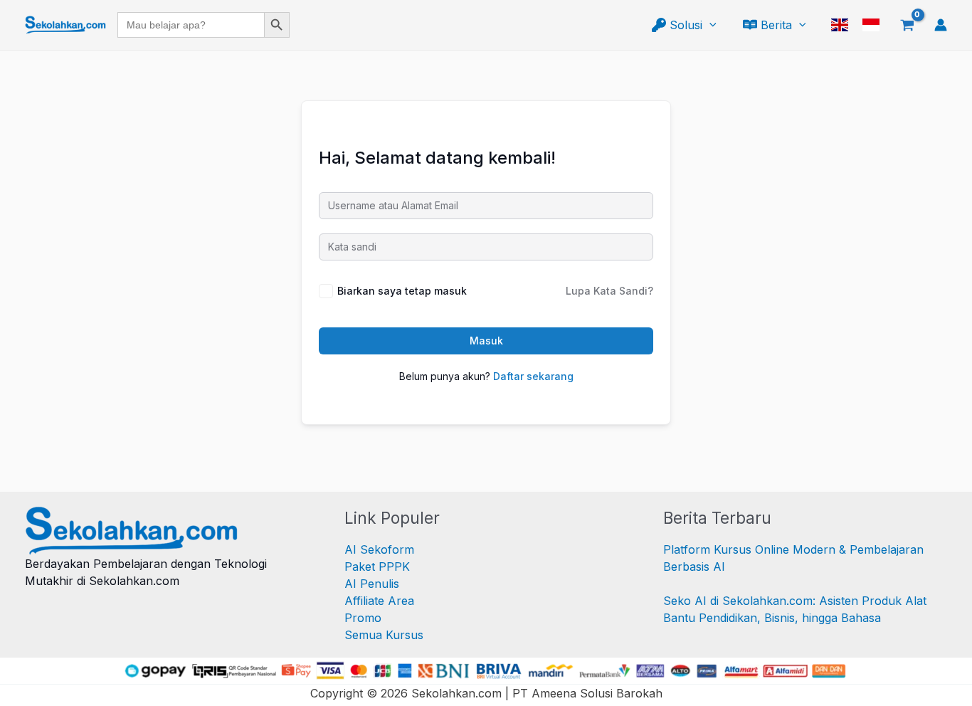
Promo (362, 618)
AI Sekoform (379, 549)
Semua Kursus (383, 635)
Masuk (486, 340)
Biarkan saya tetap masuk (402, 291)
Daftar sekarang (533, 376)
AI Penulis (371, 583)
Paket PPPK (377, 566)
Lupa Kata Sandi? (609, 291)
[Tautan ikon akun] (940, 25)
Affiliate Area (379, 601)
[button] (709, 24)
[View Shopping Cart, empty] (907, 25)
